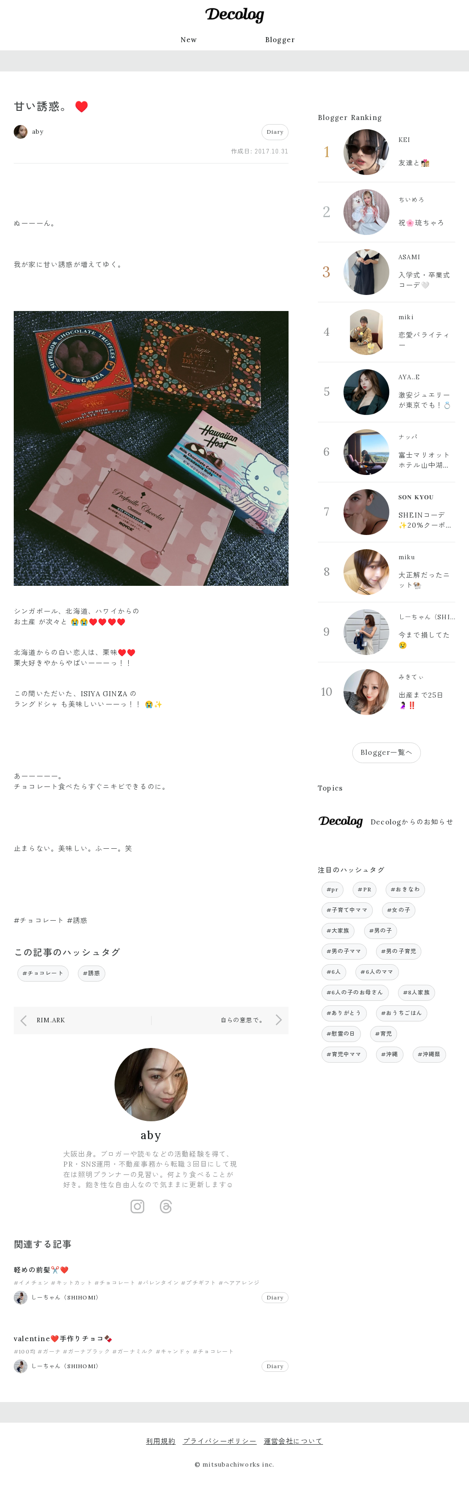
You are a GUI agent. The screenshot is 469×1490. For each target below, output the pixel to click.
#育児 (384, 1033)
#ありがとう (344, 1013)
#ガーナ (49, 1351)
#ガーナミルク (132, 1351)
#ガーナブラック (86, 1351)
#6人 (334, 971)
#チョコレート (43, 973)
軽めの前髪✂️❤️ (41, 1270)
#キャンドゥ (173, 1351)
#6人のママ (376, 971)
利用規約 (161, 1441)
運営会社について (293, 1441)
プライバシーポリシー (220, 1441)
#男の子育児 (398, 951)
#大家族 (338, 930)
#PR (364, 889)
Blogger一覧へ (386, 752)
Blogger (280, 39)
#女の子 (398, 909)
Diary (275, 131)
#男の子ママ (344, 951)
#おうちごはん (401, 1013)
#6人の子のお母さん (355, 992)
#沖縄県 (429, 1054)
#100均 (25, 1351)
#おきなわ (405, 889)
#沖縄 (389, 1054)
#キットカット (71, 1282)
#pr (333, 889)
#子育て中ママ (347, 909)
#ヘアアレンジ (239, 1282)
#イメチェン (31, 1282)
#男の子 (381, 930)
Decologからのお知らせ (412, 822)
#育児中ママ (344, 1054)
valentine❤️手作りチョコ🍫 (63, 1338)
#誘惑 (91, 973)
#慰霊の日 (341, 1033)
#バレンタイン (158, 1282)
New (188, 39)
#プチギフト (198, 1282)
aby (151, 1135)
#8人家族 (416, 992)
